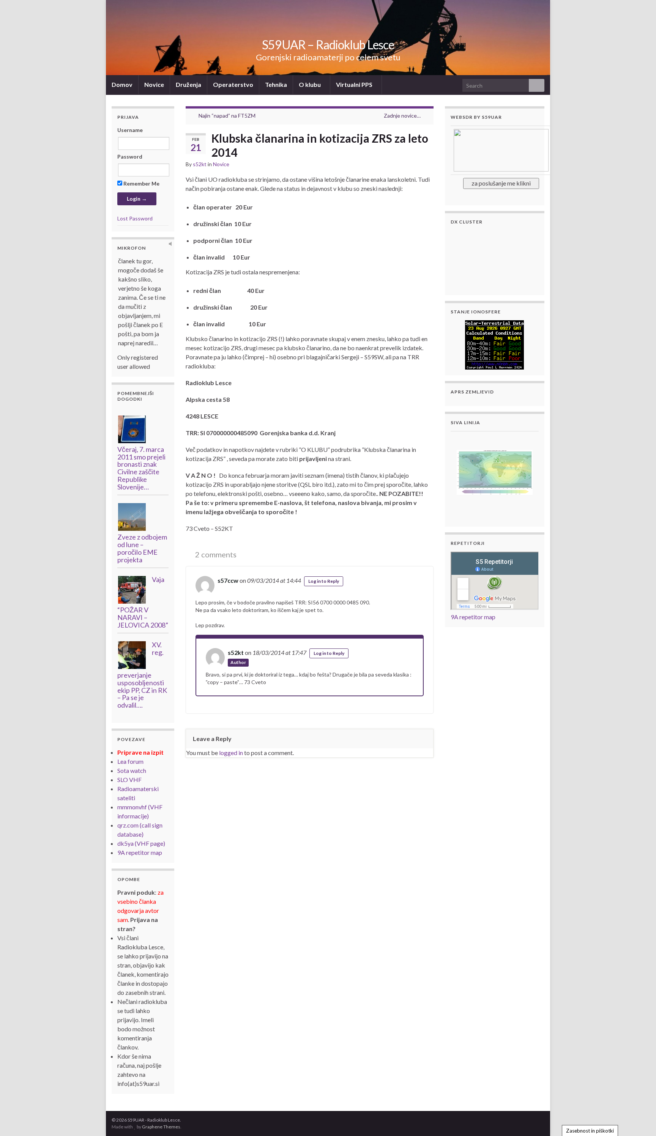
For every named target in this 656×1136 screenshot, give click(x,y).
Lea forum (130, 761)
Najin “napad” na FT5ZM (227, 115)
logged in (231, 752)
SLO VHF (129, 779)
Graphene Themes (161, 1127)
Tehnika (276, 84)
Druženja (188, 84)
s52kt (200, 164)
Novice (154, 84)
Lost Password (135, 218)
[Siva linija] (495, 471)
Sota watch (131, 770)
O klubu (310, 84)
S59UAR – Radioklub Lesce (328, 44)
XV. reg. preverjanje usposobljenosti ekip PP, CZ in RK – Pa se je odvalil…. (142, 674)
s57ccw (228, 580)
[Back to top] (638, 1118)
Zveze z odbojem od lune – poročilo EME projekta (142, 548)
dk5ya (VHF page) (141, 843)
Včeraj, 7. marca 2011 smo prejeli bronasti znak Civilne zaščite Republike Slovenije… (141, 468)
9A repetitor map (139, 852)
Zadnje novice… (402, 115)
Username (130, 130)
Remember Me (140, 183)
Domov (122, 84)
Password (129, 156)
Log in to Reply (323, 581)
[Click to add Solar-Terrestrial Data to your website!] (494, 344)
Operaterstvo (233, 84)
